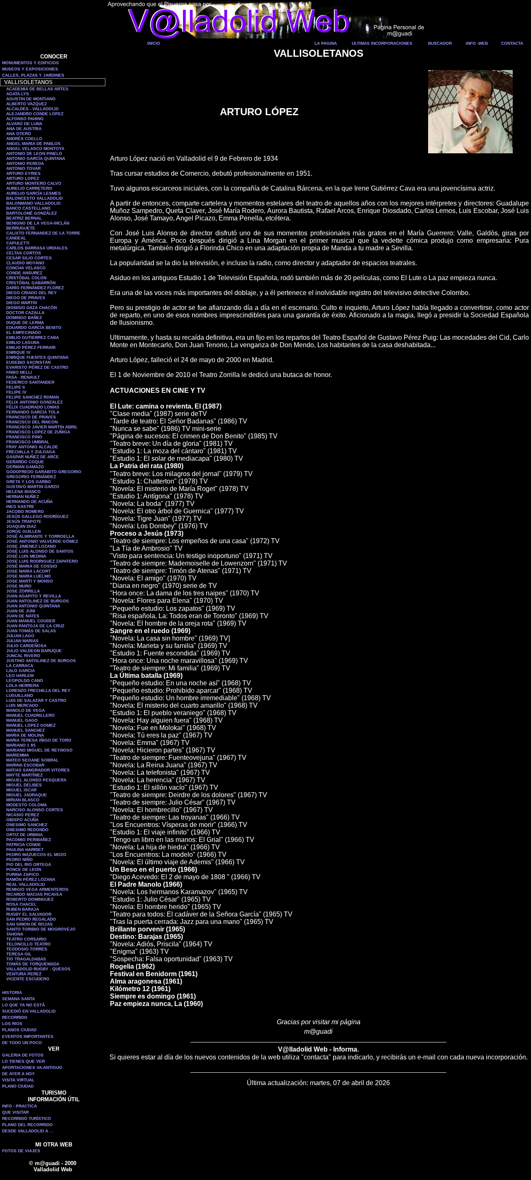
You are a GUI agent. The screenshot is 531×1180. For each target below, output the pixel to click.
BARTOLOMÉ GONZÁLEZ (31, 213)
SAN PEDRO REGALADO (31, 919)
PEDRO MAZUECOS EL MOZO (36, 854)
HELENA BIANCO (23, 491)
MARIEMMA (17, 755)
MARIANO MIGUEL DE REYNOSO (39, 750)
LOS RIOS (12, 1023)
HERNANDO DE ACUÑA (29, 501)
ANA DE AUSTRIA (23, 128)
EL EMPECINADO (23, 332)
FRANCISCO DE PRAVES (31, 417)
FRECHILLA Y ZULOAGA (30, 452)
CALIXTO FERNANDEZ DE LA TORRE (43, 233)
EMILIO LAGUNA (22, 342)
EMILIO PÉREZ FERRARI (31, 347)
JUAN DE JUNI (20, 611)
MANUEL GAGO (22, 720)
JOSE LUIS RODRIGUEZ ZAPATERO (42, 561)
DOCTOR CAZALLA (25, 312)
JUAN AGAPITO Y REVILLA (33, 596)
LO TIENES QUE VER (23, 1061)
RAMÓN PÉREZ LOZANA (30, 879)
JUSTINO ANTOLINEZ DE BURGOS (41, 660)
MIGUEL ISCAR (21, 790)
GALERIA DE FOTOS (23, 1055)
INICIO (153, 43)
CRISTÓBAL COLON (26, 278)
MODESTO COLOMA (26, 805)
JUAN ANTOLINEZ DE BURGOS (37, 601)
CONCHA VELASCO (26, 268)
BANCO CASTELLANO (28, 208)
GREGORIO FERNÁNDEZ (31, 476)
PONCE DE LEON (23, 869)
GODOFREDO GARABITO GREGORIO (43, 471)
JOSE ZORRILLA (23, 591)
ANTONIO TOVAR (23, 168)
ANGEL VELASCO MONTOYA (35, 148)
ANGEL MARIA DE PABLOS (33, 143)
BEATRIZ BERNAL (24, 218)
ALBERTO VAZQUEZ (26, 104)
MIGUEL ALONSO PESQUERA (36, 780)
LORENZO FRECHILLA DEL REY (38, 690)
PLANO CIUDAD (18, 1086)
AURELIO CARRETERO (29, 188)
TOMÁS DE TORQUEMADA (32, 964)
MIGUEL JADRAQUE (26, 795)
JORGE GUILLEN (23, 531)
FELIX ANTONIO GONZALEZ (34, 402)
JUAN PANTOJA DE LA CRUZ (35, 626)
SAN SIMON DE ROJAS (29, 924)
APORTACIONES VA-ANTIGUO (32, 1067)
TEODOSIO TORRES (26, 949)
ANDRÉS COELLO (24, 138)
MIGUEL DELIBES (24, 785)
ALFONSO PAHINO (25, 118)
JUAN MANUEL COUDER (30, 621)
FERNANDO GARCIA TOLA (32, 412)
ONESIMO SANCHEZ (26, 824)
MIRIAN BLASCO (22, 800)
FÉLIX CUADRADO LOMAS (32, 407)
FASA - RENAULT (23, 377)
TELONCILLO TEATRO (28, 944)
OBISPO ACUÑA (22, 819)
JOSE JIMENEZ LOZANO (31, 546)
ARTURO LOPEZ (22, 178)
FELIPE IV (16, 392)
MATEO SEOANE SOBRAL (32, 760)
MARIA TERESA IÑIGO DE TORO (38, 740)
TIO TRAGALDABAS (26, 959)
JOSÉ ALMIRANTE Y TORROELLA (40, 536)
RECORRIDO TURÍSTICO (26, 1118)
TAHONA (14, 934)
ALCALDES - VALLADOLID (32, 108)
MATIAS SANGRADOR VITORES (38, 770)
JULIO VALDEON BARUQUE (34, 650)
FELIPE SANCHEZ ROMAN (32, 397)
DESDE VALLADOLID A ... (27, 1131)
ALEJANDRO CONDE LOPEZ (34, 113)
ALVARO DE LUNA (24, 123)
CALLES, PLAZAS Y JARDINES (33, 75)
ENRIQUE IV (18, 352)
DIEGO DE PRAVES (25, 297)
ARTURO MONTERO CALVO (33, 183)
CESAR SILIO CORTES (29, 258)
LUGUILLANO (19, 695)
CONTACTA (512, 43)
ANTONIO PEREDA (25, 163)
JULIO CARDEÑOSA (26, 645)
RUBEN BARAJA (22, 909)
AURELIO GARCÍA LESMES (33, 193)
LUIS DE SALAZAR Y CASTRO (36, 700)
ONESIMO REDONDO (27, 829)
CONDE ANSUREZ (24, 273)
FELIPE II (15, 387)
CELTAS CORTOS (23, 253)
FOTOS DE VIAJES (21, 1151)
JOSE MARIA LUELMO (28, 576)
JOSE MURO (19, 586)
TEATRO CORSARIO (26, 939)
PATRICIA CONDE (23, 844)
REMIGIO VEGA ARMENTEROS (37, 889)
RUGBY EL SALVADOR (28, 914)
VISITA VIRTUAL (18, 1080)
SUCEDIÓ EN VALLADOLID (29, 1011)
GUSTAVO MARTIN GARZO (32, 486)
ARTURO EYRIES (23, 173)
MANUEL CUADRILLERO (30, 715)
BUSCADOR (440, 43)
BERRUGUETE (20, 228)
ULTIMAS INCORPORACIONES (382, 43)
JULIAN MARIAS (22, 640)
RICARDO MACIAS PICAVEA (34, 894)
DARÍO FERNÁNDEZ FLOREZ (35, 287)
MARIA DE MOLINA (25, 735)
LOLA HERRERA (22, 685)
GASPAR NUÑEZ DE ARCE (32, 457)
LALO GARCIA (20, 670)
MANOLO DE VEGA (25, 710)
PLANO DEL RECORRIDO (27, 1124)
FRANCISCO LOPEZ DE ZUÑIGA (38, 432)
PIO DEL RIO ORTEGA (28, 864)
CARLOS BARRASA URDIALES (37, 248)
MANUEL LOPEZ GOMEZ (31, 725)
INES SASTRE (20, 506)
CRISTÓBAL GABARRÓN (31, 282)
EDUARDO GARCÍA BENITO (33, 327)
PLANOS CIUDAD (19, 1030)
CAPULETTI (17, 243)
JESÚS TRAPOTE (23, 521)
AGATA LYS (17, 94)
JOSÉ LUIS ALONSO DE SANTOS (39, 551)
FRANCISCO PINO (24, 437)
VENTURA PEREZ (23, 974)
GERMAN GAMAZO (25, 466)
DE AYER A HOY (18, 1073)
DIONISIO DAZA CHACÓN (31, 307)
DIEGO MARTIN (21, 302)
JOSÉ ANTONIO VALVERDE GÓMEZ (42, 541)
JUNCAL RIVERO (23, 655)
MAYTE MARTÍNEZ (24, 775)
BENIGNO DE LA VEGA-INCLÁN (37, 223)
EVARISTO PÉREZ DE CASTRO (37, 367)
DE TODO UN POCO (22, 1042)
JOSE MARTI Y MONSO (29, 581)
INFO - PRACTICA (19, 1106)
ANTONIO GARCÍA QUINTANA (35, 158)
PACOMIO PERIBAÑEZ (28, 839)
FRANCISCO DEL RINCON (32, 422)
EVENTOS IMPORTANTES (28, 1036)
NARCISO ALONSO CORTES (34, 810)
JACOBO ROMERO (25, 511)
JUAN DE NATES (22, 616)
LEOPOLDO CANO (24, 680)
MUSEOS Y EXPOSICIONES (30, 69)
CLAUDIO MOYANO (25, 263)
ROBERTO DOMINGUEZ (30, 899)
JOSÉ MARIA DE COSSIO (31, 566)
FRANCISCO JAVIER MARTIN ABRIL (42, 427)
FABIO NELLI (19, 372)
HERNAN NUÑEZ (22, 496)
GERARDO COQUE (25, 461)
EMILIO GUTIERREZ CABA (32, 337)
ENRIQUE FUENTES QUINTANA (37, 357)
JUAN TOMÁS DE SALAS (31, 631)
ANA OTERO (18, 133)
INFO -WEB (477, 43)
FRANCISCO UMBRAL (27, 442)
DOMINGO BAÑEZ (24, 317)
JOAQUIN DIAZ (21, 526)
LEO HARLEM (20, 675)
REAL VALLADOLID (25, 884)
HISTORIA (12, 992)
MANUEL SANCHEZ (25, 730)
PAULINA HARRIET (25, 849)
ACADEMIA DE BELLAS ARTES (37, 89)
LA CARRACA (19, 665)
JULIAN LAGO (20, 636)
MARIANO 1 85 (21, 745)
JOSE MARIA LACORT (28, 571)
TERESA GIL (19, 954)
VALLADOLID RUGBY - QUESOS (38, 969)
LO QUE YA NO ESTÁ (23, 1005)
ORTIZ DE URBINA (24, 834)
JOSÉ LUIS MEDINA (26, 556)
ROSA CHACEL (21, 904)
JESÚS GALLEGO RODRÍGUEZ (37, 516)
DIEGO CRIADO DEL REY (31, 292)
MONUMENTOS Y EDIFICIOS (30, 62)
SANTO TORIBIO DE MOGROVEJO (41, 929)
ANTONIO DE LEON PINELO (34, 153)
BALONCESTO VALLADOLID (34, 198)
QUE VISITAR (15, 1112)
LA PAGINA (325, 43)
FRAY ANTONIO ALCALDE (32, 447)
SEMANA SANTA (18, 998)
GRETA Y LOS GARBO (28, 481)
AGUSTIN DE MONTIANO (31, 99)
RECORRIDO (14, 1017)
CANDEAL (16, 238)
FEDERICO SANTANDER (30, 382)
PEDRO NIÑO (19, 859)
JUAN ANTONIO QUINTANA (33, 606)
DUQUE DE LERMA (25, 322)
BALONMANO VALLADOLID (33, 203)
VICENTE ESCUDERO (27, 979)
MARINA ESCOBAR (25, 765)
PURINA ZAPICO (22, 874)
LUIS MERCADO (22, 705)
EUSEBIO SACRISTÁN (28, 362)
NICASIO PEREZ (22, 814)
